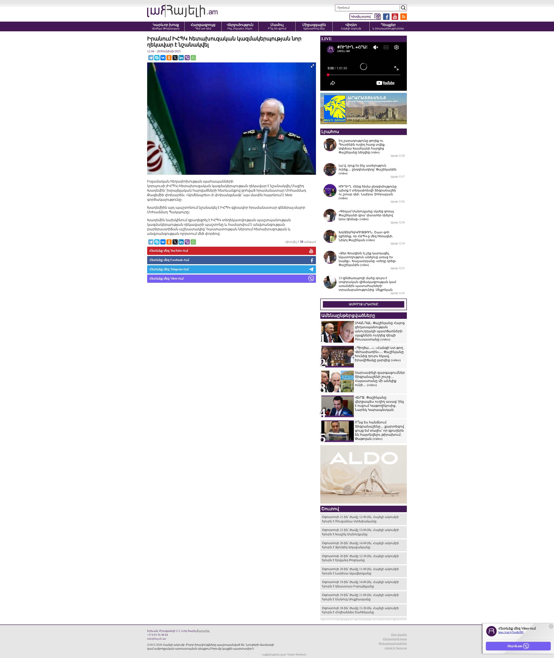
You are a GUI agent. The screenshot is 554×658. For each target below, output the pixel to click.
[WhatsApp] (193, 57)
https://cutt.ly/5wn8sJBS (510, 632)
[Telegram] (150, 57)
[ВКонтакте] (163, 57)
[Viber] (187, 57)
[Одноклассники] (169, 57)
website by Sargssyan (396, 648)
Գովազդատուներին (393, 643)
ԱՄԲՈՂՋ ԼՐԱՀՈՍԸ (363, 304)
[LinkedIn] (181, 57)
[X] (175, 57)
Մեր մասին (399, 634)
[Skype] (156, 57)
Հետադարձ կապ (395, 639)
